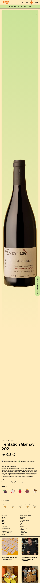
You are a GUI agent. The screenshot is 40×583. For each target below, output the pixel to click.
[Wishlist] (27, 2)
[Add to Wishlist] (34, 13)
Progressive (18, 482)
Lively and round (7, 482)
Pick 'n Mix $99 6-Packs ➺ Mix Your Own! (20, 6)
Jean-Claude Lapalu (8, 440)
